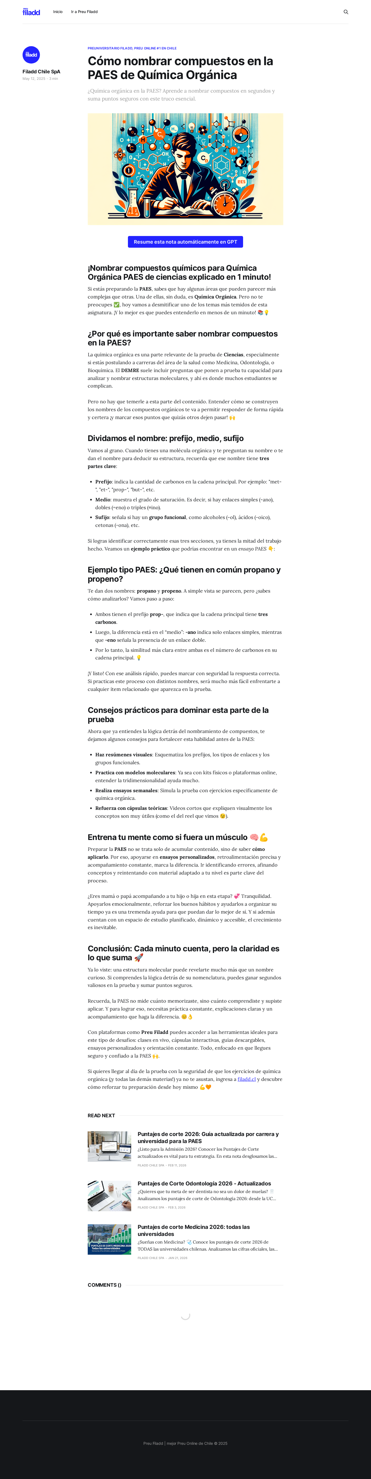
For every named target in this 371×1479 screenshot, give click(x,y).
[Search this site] (346, 12)
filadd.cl (247, 1079)
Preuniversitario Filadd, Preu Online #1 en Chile (132, 48)
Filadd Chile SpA (41, 71)
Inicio (57, 11)
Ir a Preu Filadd (84, 11)
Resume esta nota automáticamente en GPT (185, 242)
